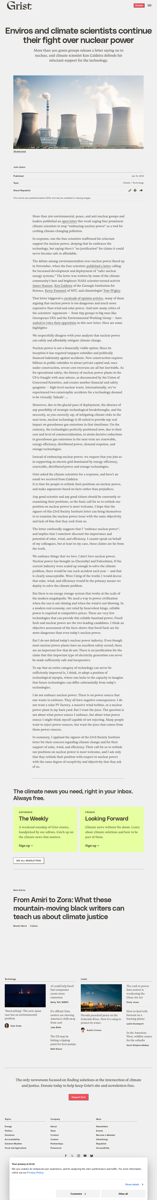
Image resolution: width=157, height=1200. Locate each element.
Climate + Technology (133, 182)
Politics (8, 1130)
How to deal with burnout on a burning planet (137, 1015)
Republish (101, 1143)
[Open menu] (149, 5)
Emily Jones (132, 1002)
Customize (76, 1193)
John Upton (19, 167)
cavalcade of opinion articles (83, 298)
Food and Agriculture (15, 1148)
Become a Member (105, 1135)
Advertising (102, 1139)
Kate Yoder (16, 1025)
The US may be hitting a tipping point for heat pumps (63, 1040)
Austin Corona (94, 1030)
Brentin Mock (20, 925)
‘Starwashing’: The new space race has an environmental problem (23, 1014)
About (53, 1126)
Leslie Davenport (135, 1023)
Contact (54, 1135)
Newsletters (102, 1126)
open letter (69, 221)
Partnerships (56, 1143)
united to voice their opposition (54, 323)
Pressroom (55, 1148)
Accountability (12, 1139)
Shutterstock (19, 151)
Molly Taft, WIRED (59, 1002)
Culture (34, 925)
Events (99, 1130)
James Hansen (42, 285)
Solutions (9, 1135)
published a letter (99, 266)
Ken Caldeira (63, 285)
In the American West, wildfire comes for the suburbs (139, 1036)
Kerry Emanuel (55, 290)
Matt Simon (56, 1049)
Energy (8, 1126)
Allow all (123, 1193)
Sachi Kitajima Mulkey (137, 1045)
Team (53, 1130)
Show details (132, 1184)
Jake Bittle (55, 1027)
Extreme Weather (13, 1143)
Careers (54, 1139)
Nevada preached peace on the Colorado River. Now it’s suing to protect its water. (101, 1019)
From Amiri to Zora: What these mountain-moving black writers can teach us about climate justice (68, 908)
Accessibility (102, 1148)
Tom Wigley (111, 290)
